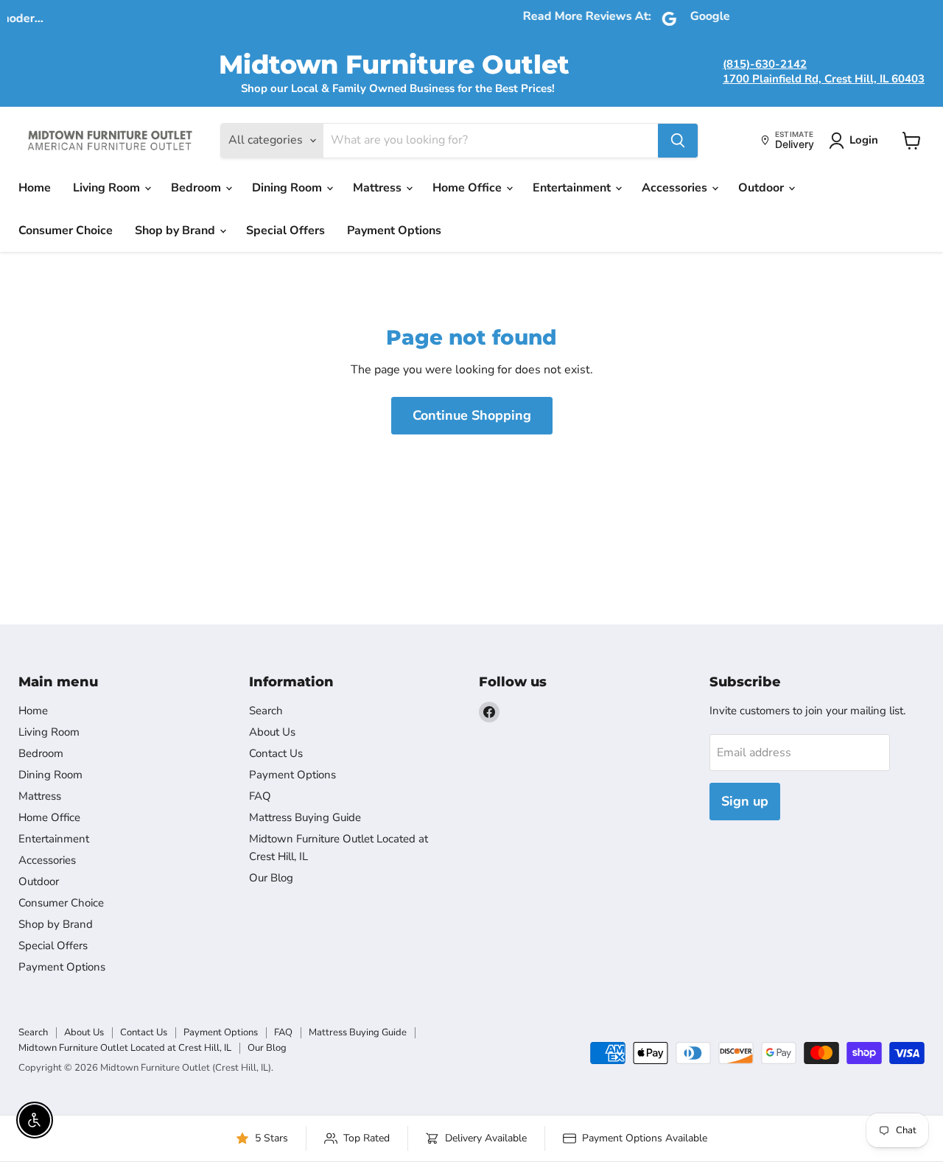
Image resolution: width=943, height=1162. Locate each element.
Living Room (108, 188)
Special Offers (285, 230)
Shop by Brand (176, 230)
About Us (272, 732)
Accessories (676, 188)
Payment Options (394, 230)
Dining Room (288, 188)
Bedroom (197, 188)
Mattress (378, 188)
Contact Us (276, 753)
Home (34, 188)
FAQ (260, 796)
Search (266, 710)
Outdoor (762, 188)
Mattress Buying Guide (305, 817)
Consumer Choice (65, 230)
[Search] (678, 141)
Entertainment (573, 188)
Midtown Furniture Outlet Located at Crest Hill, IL (124, 1047)
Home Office (468, 188)
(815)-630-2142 (765, 64)
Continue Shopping (472, 415)
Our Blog (271, 877)
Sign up (744, 801)
